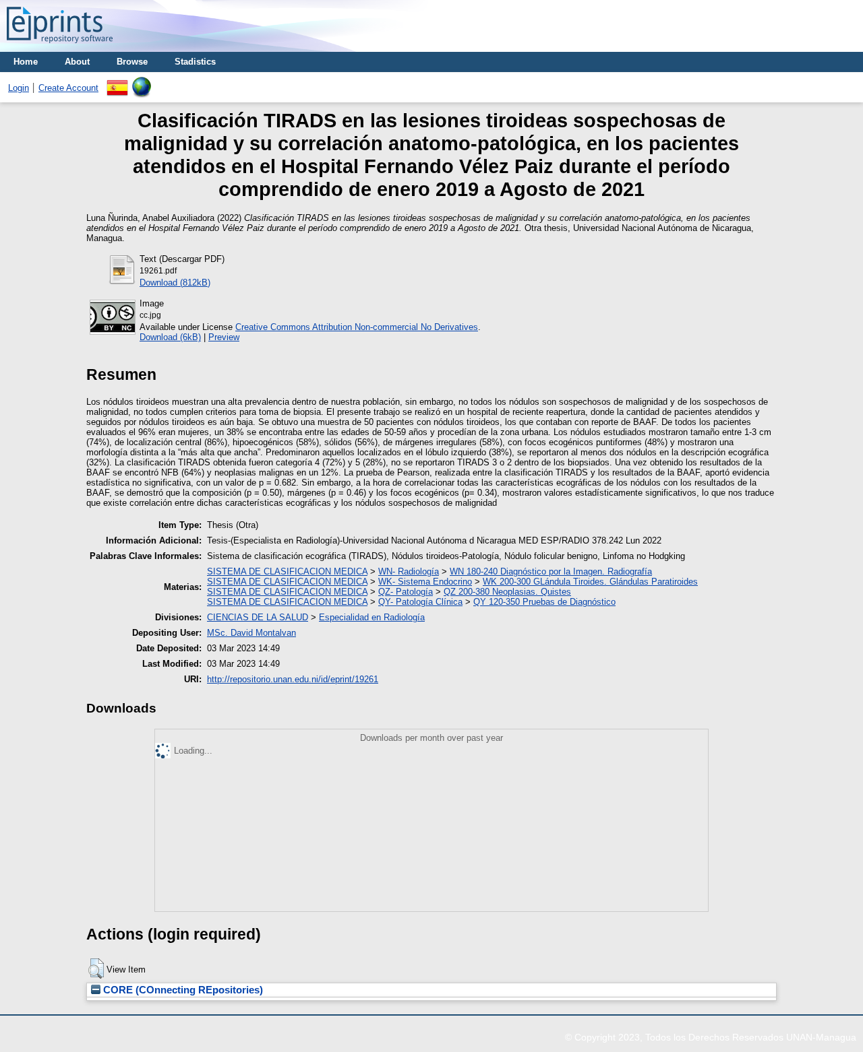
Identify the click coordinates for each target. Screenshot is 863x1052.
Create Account (68, 88)
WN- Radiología (408, 571)
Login (18, 88)
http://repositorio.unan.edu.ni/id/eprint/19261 (292, 679)
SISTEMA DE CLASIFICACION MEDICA (287, 571)
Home (25, 62)
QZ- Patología (405, 592)
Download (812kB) (175, 282)
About (77, 62)
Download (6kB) (170, 337)
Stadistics (195, 62)
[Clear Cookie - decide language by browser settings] (141, 82)
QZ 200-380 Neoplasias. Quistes (507, 592)
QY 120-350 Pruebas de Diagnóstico (544, 602)
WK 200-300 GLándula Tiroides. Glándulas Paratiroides (590, 582)
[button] (96, 968)
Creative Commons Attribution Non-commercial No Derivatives (356, 327)
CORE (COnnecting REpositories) (181, 990)
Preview (223, 337)
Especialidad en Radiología (372, 617)
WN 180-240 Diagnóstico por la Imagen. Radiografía (551, 571)
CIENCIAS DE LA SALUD (257, 617)
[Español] (117, 82)
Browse (132, 62)
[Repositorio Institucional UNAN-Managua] (59, 47)
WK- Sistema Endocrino (425, 582)
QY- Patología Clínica (420, 602)
